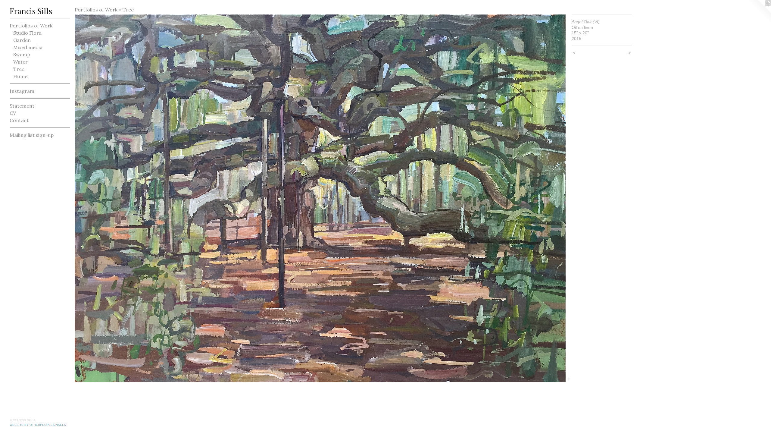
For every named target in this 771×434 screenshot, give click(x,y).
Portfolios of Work (31, 26)
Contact (19, 120)
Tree (18, 69)
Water (20, 62)
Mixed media (27, 47)
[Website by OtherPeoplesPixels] (759, 12)
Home (20, 76)
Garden (22, 40)
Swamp (21, 55)
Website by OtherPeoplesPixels (38, 424)
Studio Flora (27, 33)
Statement (22, 106)
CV (13, 113)
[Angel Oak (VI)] (320, 198)
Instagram (22, 91)
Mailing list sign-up (32, 135)
